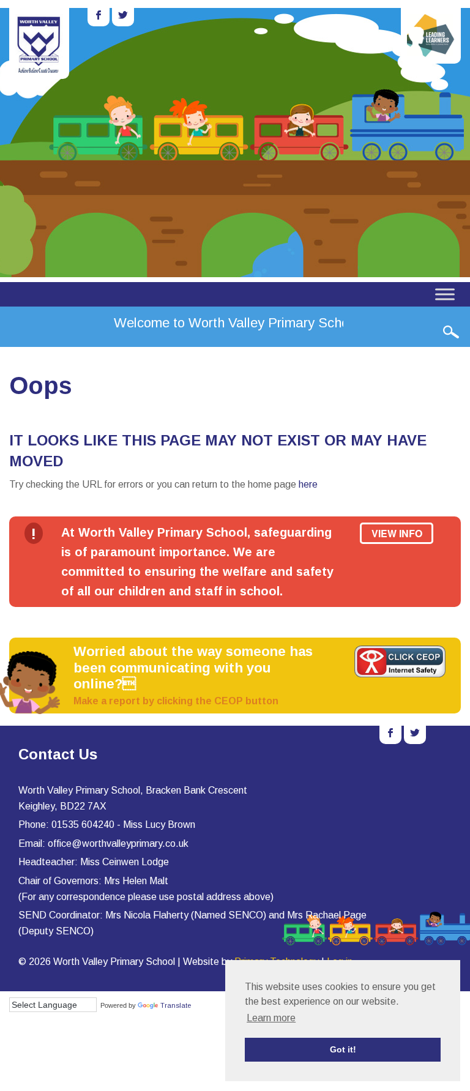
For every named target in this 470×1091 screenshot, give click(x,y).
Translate (175, 1005)
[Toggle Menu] (445, 294)
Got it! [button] (343, 1049)
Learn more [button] (271, 1018)
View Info (396, 533)
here (308, 484)
